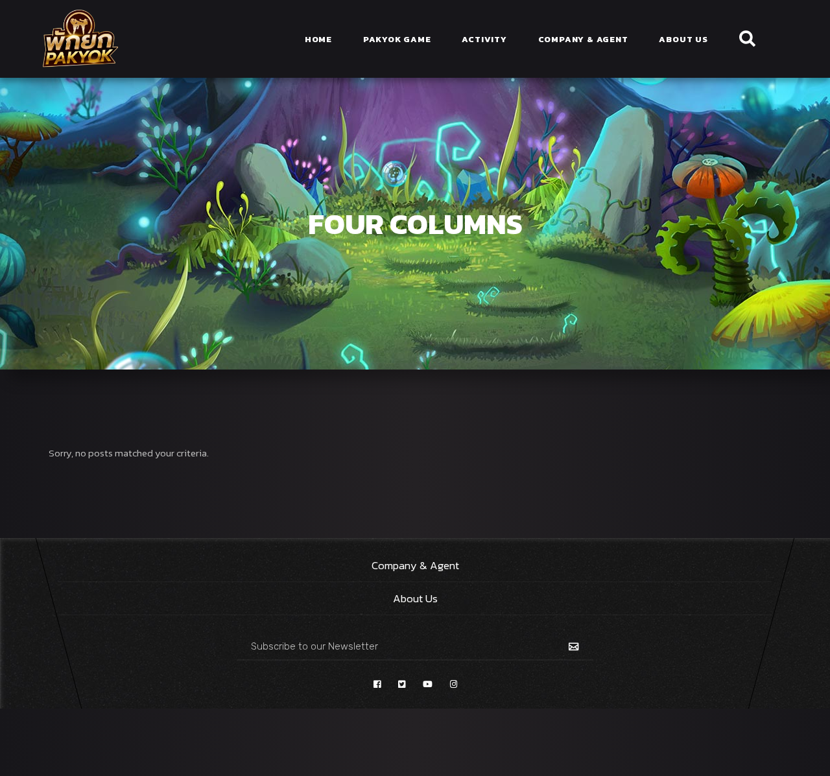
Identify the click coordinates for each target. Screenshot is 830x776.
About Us (415, 598)
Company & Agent (415, 565)
